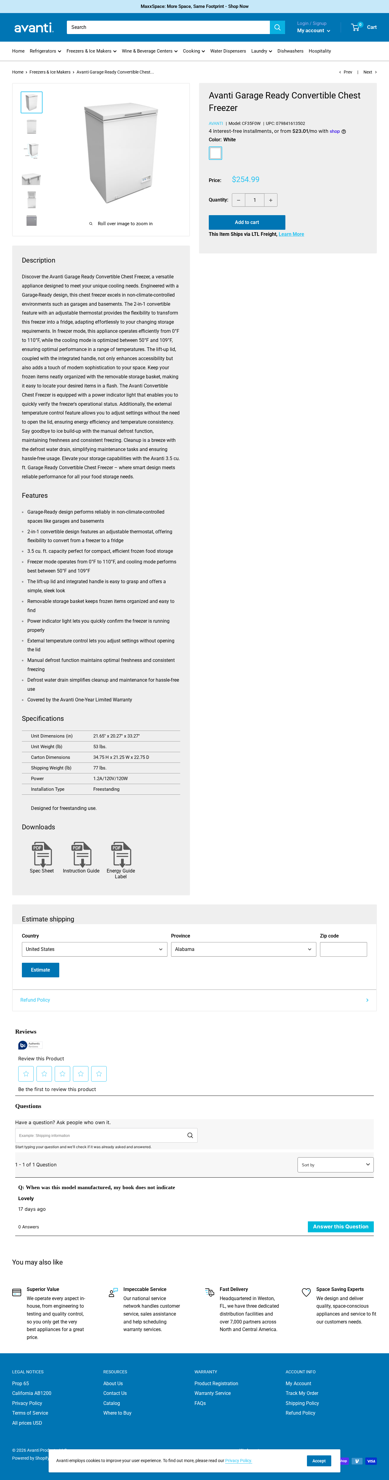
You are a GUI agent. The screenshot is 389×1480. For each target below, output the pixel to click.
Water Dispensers (228, 51)
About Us (113, 1383)
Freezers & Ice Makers (89, 51)
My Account (298, 1383)
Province (180, 936)
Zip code (329, 936)
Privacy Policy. (238, 1460)
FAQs (200, 1403)
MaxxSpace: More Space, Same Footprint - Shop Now (195, 6)
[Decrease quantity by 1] (238, 200)
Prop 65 (20, 1383)
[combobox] (168, 27)
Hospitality (320, 51)
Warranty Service (212, 1393)
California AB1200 (31, 1393)
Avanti (216, 123)
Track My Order (302, 1393)
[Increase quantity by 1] (270, 200)
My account (311, 30)
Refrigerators (43, 51)
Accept (319, 1460)
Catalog (111, 1403)
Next (367, 72)
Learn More (291, 234)
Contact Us (115, 1393)
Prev (348, 72)
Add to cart (247, 222)
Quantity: (218, 200)
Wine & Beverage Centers (147, 51)
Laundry (259, 51)
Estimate (40, 970)
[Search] (277, 27)
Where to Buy (117, 1413)
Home (18, 51)
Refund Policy (35, 1000)
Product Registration (216, 1383)
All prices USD (27, 1423)
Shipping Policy (302, 1403)
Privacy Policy (27, 1403)
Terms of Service (30, 1413)
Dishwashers (290, 51)
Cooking (191, 51)
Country (30, 936)
